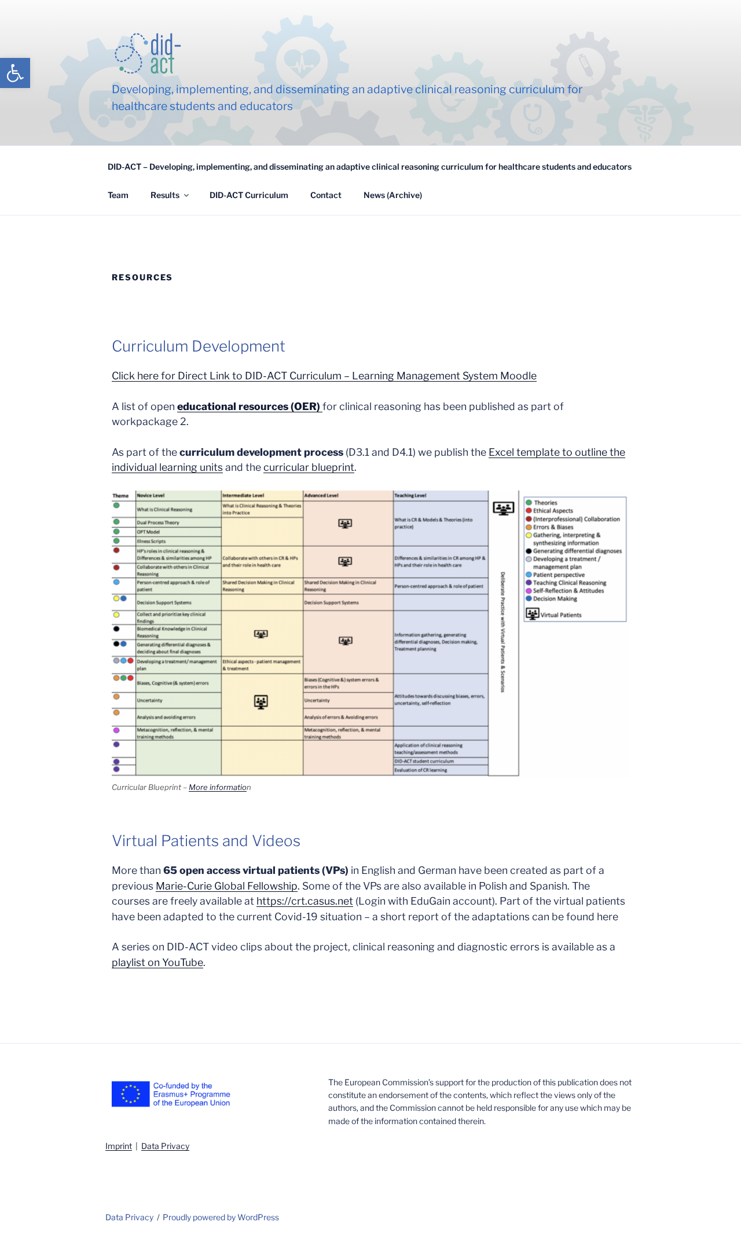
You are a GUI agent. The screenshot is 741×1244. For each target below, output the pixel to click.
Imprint (118, 1146)
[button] (15, 73)
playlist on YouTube (157, 962)
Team (118, 195)
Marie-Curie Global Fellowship (227, 886)
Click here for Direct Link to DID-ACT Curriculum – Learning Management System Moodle (324, 375)
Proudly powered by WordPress (221, 1217)
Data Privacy (129, 1217)
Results (165, 195)
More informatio (218, 787)
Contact (326, 195)
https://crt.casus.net (304, 901)
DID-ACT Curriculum (249, 195)
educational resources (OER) (249, 406)
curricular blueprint (308, 467)
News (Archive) (393, 195)
